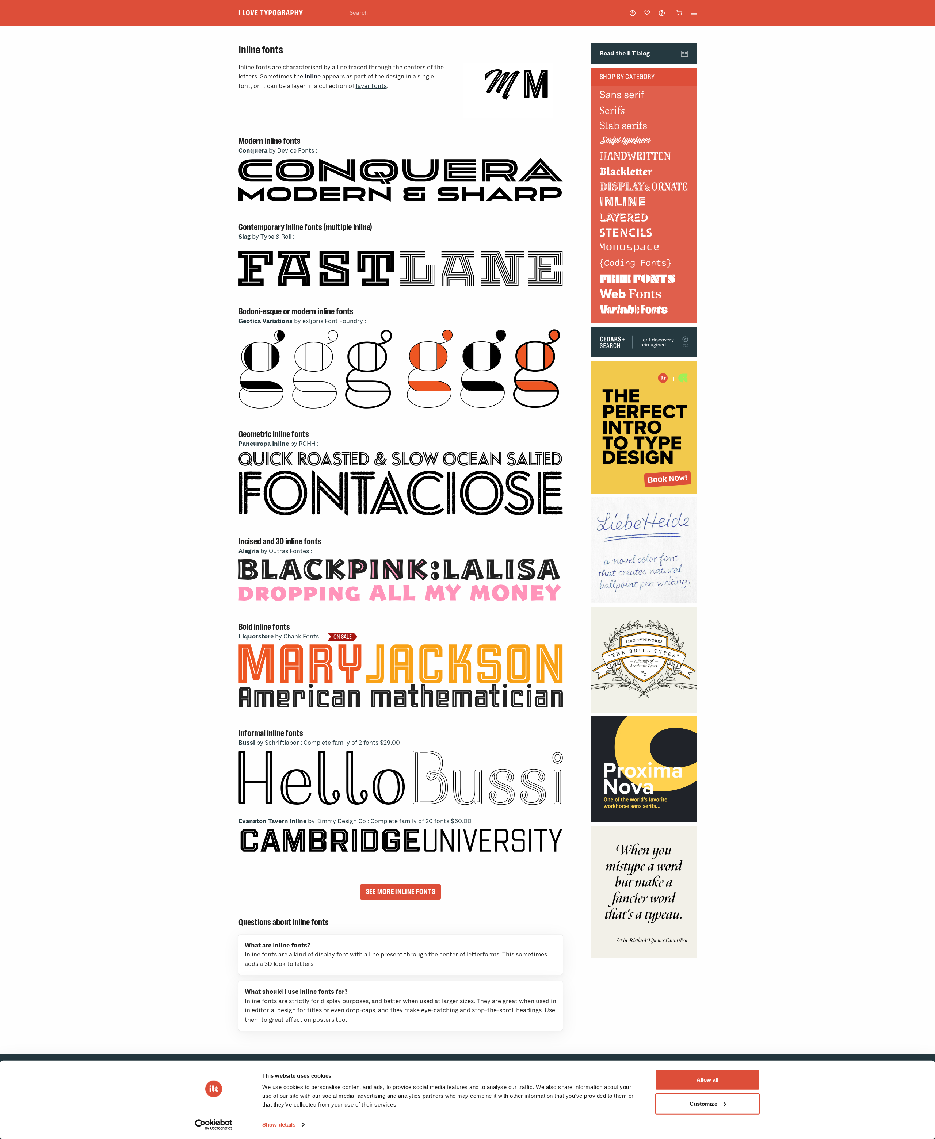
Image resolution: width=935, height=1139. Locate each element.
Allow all (708, 1080)
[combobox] (456, 13)
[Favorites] (647, 13)
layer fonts (371, 86)
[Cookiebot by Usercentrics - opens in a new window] (214, 1124)
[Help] (662, 13)
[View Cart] (679, 12)
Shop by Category (627, 77)
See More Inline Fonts (400, 891)
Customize (703, 1103)
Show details (278, 1124)
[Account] (632, 13)
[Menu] (694, 13)
